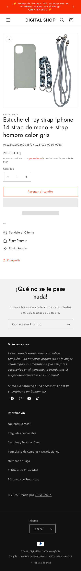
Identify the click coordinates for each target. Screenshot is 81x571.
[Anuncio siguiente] (73, 6)
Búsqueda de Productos (23, 479)
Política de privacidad (60, 556)
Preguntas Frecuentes (22, 433)
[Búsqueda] (61, 20)
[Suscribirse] (68, 324)
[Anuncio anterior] (7, 6)
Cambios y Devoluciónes (24, 442)
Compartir (13, 260)
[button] (40, 203)
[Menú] (8, 20)
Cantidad (8, 168)
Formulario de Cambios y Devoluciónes (33, 451)
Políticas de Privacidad (23, 470)
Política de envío (43, 562)
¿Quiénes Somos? (19, 424)
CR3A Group (43, 495)
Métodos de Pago (19, 461)
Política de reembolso (32, 556)
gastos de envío (36, 158)
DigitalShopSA (37, 551)
